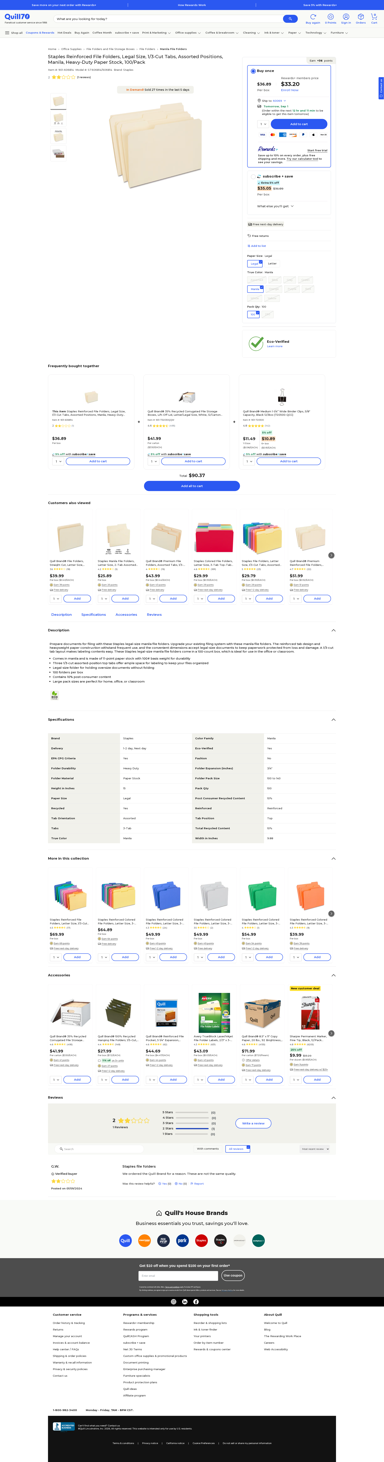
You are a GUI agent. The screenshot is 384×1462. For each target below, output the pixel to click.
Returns (58, 1329)
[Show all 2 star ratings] (192, 1128)
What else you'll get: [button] (273, 206)
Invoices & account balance (71, 1342)
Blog (267, 1329)
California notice (175, 1443)
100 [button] (253, 314)
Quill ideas (130, 1388)
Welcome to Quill (275, 1322)
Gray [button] (290, 279)
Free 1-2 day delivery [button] (257, 589)
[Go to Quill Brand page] (125, 1241)
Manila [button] (255, 289)
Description (61, 615)
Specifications (93, 615)
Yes (164, 1183)
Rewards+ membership (138, 1322)
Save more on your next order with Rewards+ (64, 5)
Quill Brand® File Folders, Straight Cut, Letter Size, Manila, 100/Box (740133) (67, 562)
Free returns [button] (260, 235)
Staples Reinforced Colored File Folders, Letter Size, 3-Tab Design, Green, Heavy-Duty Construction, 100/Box (260, 921)
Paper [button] (292, 32)
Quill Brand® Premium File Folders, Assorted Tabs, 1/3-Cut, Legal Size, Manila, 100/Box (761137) (164, 562)
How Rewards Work (192, 5)
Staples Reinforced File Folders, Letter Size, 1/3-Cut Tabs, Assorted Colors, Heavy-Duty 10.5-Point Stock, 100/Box (70, 921)
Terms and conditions (172, 1287)
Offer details (253, 1060)
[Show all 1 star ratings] (191, 1134)
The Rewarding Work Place (282, 1336)
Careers (269, 1342)
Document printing (136, 1362)
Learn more (275, 346)
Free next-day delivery (268, 224)
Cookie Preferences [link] (204, 1443)
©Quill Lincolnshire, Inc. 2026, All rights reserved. (105, 1428)
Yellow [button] (272, 298)
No (181, 1183)
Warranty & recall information (72, 1362)
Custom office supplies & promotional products (155, 1355)
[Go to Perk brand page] (182, 1241)
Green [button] (305, 279)
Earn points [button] (321, 60)
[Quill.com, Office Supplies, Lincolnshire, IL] (64, 1427)
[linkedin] (185, 1302)
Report (199, 1183)
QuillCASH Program (136, 1336)
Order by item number (209, 1342)
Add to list (258, 245)
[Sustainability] (56, 696)
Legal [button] (254, 263)
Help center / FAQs (66, 1349)
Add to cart (299, 124)
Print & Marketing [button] (154, 32)
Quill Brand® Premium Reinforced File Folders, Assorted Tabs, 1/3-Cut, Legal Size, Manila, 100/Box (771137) (309, 562)
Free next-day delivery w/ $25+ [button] (311, 1069)
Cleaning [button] (249, 32)
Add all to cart (192, 486)
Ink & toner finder (205, 1329)
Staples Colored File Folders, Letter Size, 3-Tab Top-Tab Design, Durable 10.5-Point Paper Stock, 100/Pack (213, 562)
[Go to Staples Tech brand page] (220, 1241)
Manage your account (67, 1336)
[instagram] (173, 1302)
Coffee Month (102, 32)
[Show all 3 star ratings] (192, 1123)
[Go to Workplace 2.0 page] (258, 1241)
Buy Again (82, 32)
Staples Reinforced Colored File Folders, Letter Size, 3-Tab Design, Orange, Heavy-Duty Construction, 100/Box (309, 921)
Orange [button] (274, 288)
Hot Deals (64, 32)
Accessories (126, 615)
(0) (213, 1112)
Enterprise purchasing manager (144, 1369)
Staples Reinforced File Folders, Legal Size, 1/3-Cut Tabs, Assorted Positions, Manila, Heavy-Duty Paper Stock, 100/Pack (88, 413)
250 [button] (267, 314)
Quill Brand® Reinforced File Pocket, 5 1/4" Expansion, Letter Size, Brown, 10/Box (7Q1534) (165, 1038)
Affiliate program (134, 1395)
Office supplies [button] (186, 32)
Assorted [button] (257, 279)
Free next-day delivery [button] (210, 589)
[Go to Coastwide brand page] (144, 1241)
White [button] (255, 298)
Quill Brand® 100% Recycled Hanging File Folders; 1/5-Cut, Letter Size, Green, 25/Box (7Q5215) (117, 1038)
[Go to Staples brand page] (201, 1241)
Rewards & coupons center (212, 1349)
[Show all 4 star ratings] (192, 1118)
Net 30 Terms (132, 1349)
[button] (290, 19)
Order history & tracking (69, 1322)
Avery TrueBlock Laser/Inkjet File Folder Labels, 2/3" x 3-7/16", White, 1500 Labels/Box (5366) (213, 1038)
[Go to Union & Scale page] (239, 1241)
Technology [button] (313, 32)
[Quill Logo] (17, 16)
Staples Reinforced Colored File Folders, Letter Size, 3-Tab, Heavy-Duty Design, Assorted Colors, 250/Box (116, 921)
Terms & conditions (123, 1443)
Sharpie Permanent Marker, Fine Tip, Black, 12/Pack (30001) (308, 1038)
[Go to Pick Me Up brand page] (163, 1241)
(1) (213, 1129)
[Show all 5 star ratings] (191, 1112)
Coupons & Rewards (40, 32)
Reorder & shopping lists (210, 1322)
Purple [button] (292, 288)
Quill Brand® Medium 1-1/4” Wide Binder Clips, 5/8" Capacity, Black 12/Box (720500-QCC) (276, 413)
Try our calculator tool (302, 158)
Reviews (154, 615)
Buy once (265, 71)
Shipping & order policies (69, 1355)
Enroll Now (289, 90)
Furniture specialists (136, 1375)
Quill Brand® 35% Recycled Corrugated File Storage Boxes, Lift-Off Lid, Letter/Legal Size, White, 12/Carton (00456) (184, 413)
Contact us (60, 1375)
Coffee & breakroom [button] (219, 32)
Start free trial (317, 150)
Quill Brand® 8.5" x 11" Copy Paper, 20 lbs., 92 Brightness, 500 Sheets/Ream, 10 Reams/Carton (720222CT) (261, 1038)
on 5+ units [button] (118, 1060)
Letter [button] (272, 263)
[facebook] (196, 1302)
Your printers (202, 1336)
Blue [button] (275, 279)
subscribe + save (127, 32)
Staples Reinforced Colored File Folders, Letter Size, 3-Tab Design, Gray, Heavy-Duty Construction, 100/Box (214, 921)
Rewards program (135, 1329)
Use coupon (233, 1275)
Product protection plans (140, 1382)
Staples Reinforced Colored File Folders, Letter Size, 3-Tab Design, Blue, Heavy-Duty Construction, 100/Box (166, 921)
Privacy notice (150, 1443)
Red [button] (308, 288)
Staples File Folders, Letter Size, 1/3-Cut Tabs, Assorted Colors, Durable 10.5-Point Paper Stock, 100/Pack (261, 562)
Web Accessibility (276, 1349)
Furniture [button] (337, 32)
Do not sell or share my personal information (247, 1443)
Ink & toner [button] (272, 32)
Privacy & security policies (70, 1369)
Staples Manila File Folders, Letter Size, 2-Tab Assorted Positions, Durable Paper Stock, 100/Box (117, 562)
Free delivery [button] (61, 589)
